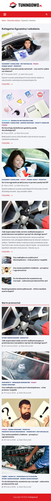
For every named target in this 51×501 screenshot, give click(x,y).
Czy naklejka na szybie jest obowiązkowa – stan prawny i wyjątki (30, 258)
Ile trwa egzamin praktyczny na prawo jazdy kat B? (25, 182)
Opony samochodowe (10, 338)
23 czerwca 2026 (10, 346)
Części (4, 476)
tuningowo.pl (33, 497)
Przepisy (17, 66)
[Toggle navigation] (5, 14)
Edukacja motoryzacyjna (22, 120)
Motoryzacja (26, 64)
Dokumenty (6, 382)
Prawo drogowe (8, 385)
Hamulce (12, 476)
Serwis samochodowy (29, 479)
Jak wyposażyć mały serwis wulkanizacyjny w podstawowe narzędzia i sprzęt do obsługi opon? (24, 233)
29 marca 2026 (10, 393)
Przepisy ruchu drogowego (13, 432)
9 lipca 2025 (8, 133)
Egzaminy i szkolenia (10, 64)
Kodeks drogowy (27, 123)
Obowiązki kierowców (21, 382)
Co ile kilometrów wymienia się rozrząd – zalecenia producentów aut (30, 279)
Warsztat (24, 338)
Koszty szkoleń (42, 123)
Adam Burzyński (27, 74)
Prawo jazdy (7, 66)
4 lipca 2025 (8, 186)
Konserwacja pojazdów (27, 476)
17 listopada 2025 (10, 74)
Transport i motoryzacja (37, 432)
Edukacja (6, 120)
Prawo (35, 64)
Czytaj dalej (6, 84)
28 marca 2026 (10, 440)
